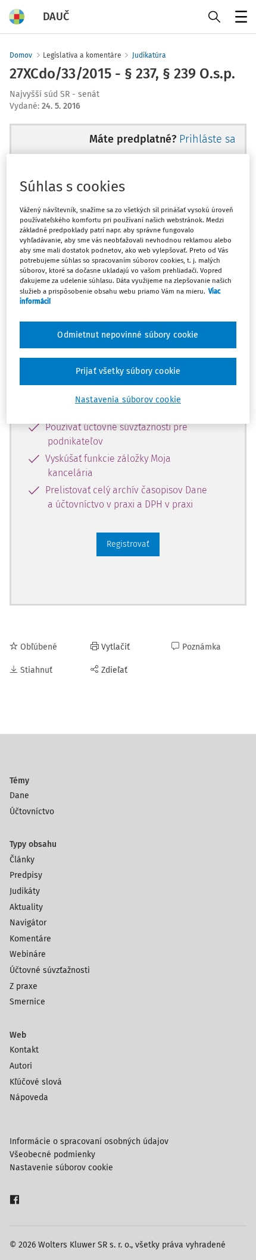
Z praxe (24, 986)
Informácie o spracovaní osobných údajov (89, 1141)
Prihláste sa (207, 139)
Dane (19, 795)
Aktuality (26, 907)
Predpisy (26, 875)
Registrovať (128, 544)
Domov (21, 55)
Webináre (28, 954)
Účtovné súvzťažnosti (50, 970)
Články (22, 860)
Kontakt (24, 1050)
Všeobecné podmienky (52, 1154)
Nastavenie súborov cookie (61, 1168)
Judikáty (25, 891)
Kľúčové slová (36, 1082)
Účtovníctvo (32, 812)
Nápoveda (29, 1097)
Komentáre (30, 939)
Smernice (27, 1002)
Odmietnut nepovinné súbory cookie (127, 335)
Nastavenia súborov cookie (128, 400)
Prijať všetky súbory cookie (128, 371)
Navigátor (28, 923)
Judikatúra (149, 55)
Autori (21, 1066)
